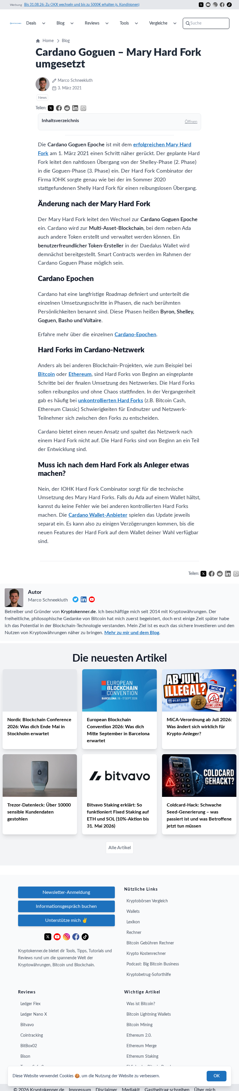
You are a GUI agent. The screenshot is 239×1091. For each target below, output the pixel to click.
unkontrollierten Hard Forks (110, 400)
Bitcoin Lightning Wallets (148, 1014)
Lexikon (133, 922)
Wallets (133, 912)
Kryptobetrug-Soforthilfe (148, 975)
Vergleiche (158, 23)
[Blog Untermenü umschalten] (72, 23)
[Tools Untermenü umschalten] (136, 23)
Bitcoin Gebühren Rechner (150, 943)
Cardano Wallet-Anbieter (97, 515)
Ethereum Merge (141, 1046)
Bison (25, 1056)
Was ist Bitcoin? (140, 1004)
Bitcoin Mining (139, 1025)
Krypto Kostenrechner (146, 954)
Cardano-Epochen (135, 334)
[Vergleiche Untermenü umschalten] (175, 23)
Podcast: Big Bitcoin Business (152, 964)
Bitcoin (46, 374)
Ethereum (80, 374)
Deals (31, 23)
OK (216, 1076)
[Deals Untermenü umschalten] (43, 23)
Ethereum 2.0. (139, 1035)
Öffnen (191, 122)
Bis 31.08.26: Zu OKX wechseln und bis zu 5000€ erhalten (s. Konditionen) (81, 4)
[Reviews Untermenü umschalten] (107, 23)
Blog (60, 23)
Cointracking (31, 1035)
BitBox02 (28, 1046)
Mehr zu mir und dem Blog (131, 632)
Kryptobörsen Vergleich (147, 901)
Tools (124, 23)
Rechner (133, 933)
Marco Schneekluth (48, 600)
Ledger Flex (30, 1004)
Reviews (92, 23)
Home (48, 41)
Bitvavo (27, 1025)
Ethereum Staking (142, 1056)
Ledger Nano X (33, 1014)
